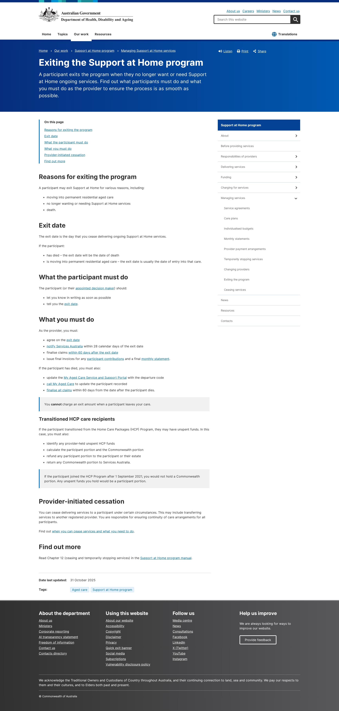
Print (244, 51)
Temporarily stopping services (243, 259)
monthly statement (155, 359)
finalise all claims (59, 390)
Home (46, 34)
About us (233, 11)
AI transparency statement (58, 637)
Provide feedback (258, 640)
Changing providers (236, 269)
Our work (81, 34)
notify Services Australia (65, 346)
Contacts (226, 320)
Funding (226, 177)
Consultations (183, 631)
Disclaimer (113, 637)
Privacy (111, 642)
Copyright (113, 631)
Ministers (263, 11)
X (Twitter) (180, 648)
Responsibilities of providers (239, 156)
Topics (62, 34)
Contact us (291, 11)
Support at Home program (94, 51)
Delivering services (233, 166)
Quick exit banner (119, 648)
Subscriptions (116, 659)
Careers (248, 11)
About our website (119, 620)
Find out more (54, 161)
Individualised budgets (238, 228)
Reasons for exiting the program (68, 130)
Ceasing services (235, 289)
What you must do (58, 149)
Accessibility (115, 626)
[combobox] (252, 19)
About (225, 135)
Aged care (79, 590)
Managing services (233, 198)
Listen (227, 51)
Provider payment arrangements (245, 249)
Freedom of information (56, 642)
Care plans (231, 218)
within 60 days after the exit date (93, 352)
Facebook (180, 637)
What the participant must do (66, 142)
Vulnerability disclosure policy (128, 664)
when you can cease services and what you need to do (93, 531)
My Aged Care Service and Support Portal (95, 378)
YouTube (179, 653)
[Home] (86, 14)
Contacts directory (53, 653)
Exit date (51, 136)
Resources (103, 34)
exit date (70, 304)
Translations (287, 34)
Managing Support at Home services (148, 51)
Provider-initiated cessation (64, 155)
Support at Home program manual (165, 558)
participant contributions (105, 359)
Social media (115, 653)
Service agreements (237, 208)
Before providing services (237, 146)
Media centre (182, 620)
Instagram (180, 659)
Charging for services (234, 187)
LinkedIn (179, 642)
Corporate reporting (54, 631)
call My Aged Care (60, 384)
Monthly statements (236, 238)
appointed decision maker (95, 288)
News (276, 11)
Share (262, 51)
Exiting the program (236, 279)
